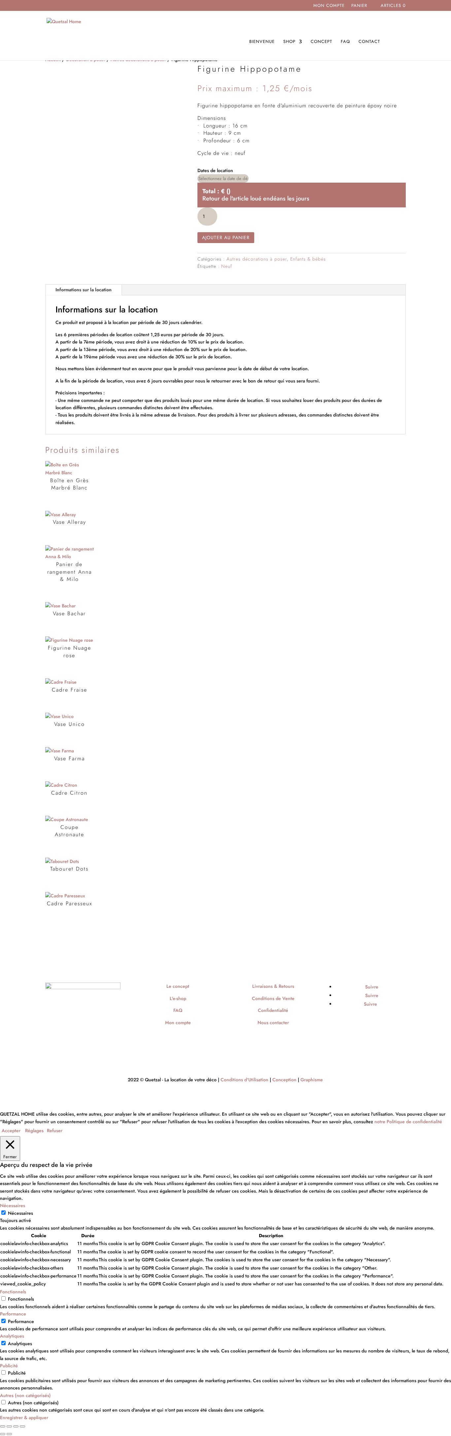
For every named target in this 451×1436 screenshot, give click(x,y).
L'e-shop (178, 998)
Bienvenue (262, 42)
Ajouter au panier (226, 237)
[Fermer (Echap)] (22, 1426)
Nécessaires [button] (12, 1205)
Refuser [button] (54, 1130)
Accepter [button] (11, 1130)
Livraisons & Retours (273, 986)
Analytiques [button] (12, 1336)
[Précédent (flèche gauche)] (2, 1434)
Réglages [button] (34, 1130)
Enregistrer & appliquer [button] (24, 1417)
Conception (284, 1079)
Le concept (177, 986)
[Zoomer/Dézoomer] (2, 1426)
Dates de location (215, 170)
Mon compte (329, 6)
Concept (321, 42)
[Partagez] (15, 1426)
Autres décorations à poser (256, 259)
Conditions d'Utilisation (244, 1079)
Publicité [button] (9, 1365)
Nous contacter (273, 1022)
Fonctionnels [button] (13, 1291)
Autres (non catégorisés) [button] (25, 1395)
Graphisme (311, 1079)
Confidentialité (273, 1010)
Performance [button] (13, 1313)
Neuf (226, 266)
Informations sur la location (83, 289)
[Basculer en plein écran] (9, 1426)
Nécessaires (20, 1213)
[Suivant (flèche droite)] (9, 1434)
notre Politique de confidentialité (408, 1121)
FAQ (345, 42)
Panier (359, 6)
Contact (369, 42)
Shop (289, 42)
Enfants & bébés (308, 259)
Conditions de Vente (273, 998)
